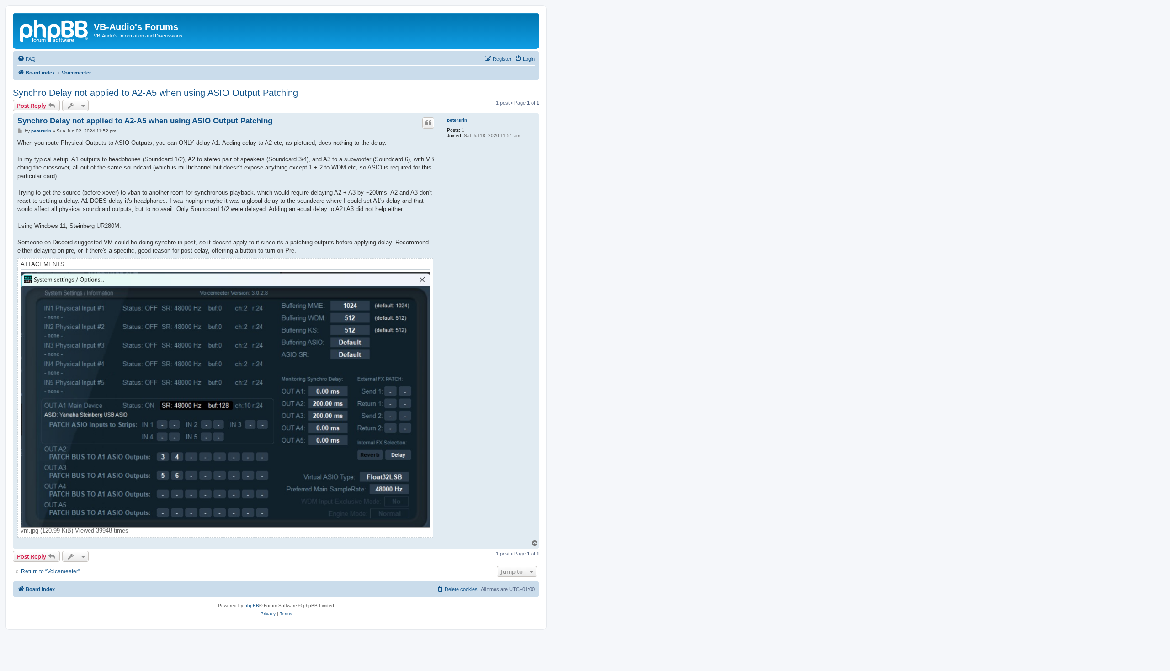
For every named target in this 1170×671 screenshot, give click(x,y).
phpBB (252, 605)
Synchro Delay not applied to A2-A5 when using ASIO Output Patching (155, 93)
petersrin (457, 119)
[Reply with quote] (428, 122)
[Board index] (54, 29)
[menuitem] (26, 58)
